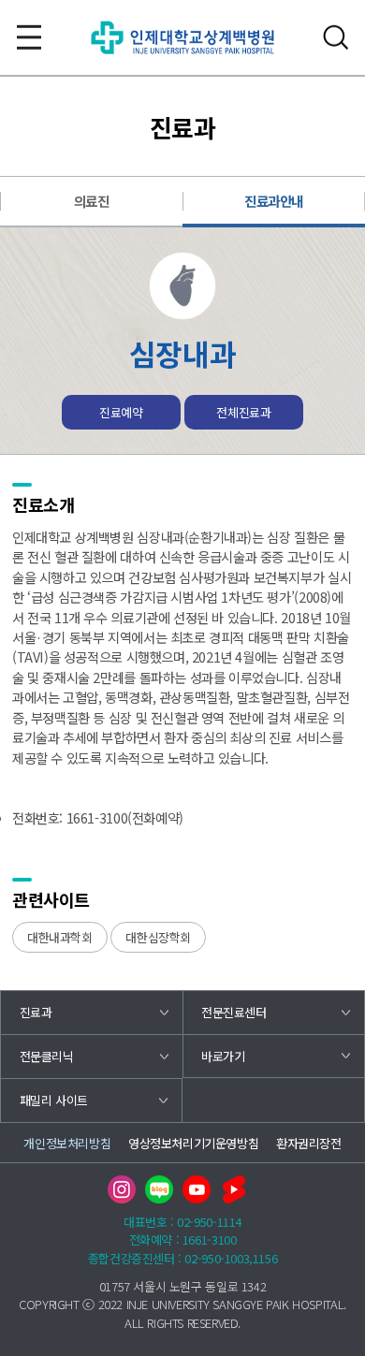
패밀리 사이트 (54, 1100)
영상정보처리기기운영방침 (193, 1143)
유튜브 (196, 1189)
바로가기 (222, 1056)
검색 (336, 37)
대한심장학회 (158, 937)
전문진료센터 (234, 1012)
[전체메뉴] (29, 37)
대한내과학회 (60, 937)
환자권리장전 (309, 1143)
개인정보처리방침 (66, 1143)
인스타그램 (122, 1189)
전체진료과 (243, 412)
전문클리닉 (47, 1056)
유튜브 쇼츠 (234, 1189)
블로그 (159, 1189)
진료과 (36, 1012)
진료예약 (120, 412)
